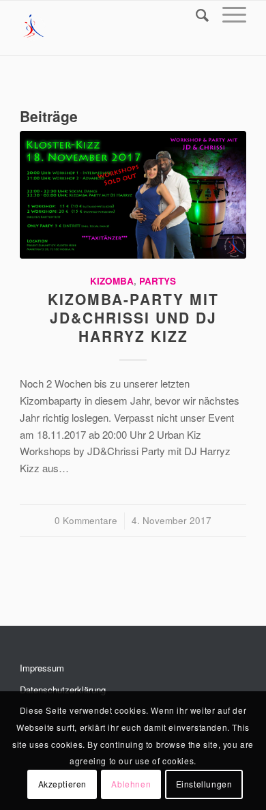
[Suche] (195, 14)
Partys (157, 280)
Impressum (42, 667)
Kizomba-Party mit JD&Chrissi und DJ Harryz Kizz (133, 318)
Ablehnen (131, 784)
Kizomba (112, 280)
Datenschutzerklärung (63, 689)
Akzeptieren (62, 784)
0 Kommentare (86, 520)
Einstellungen (204, 784)
